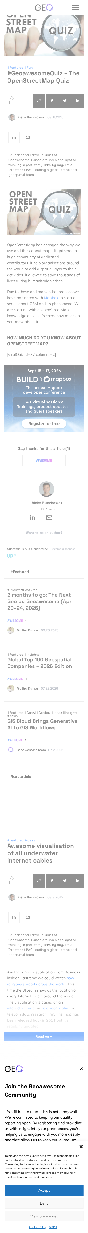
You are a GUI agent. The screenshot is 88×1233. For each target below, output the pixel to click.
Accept (44, 1190)
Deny (44, 1203)
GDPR (53, 1227)
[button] (81, 1146)
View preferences (44, 1216)
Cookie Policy (37, 1227)
